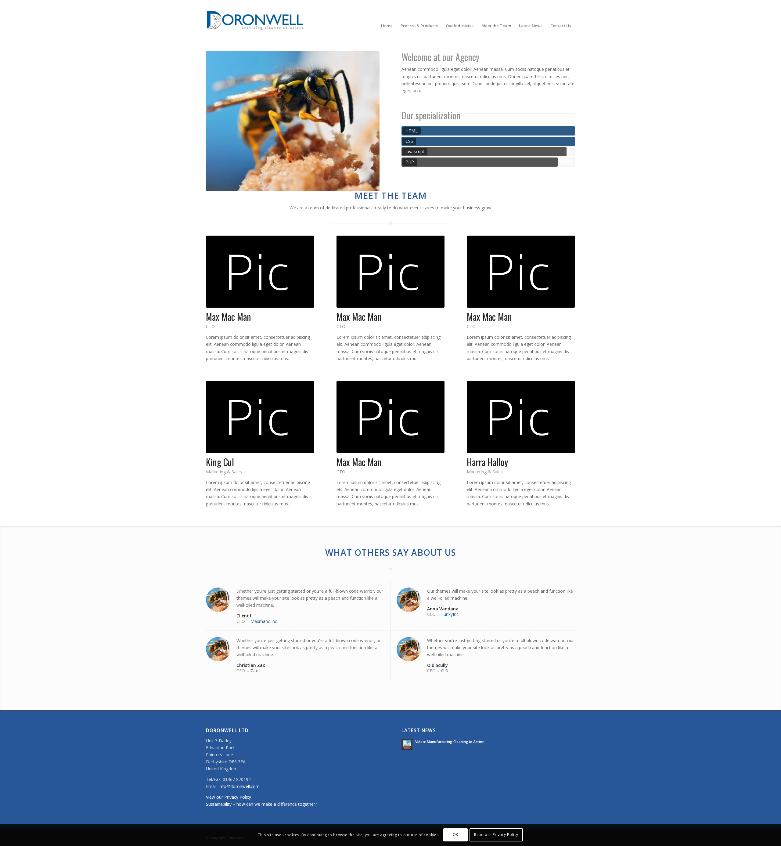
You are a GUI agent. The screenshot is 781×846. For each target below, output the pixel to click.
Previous (220, 121)
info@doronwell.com (239, 786)
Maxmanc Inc (263, 621)
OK (455, 834)
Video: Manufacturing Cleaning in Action (449, 741)
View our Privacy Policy (228, 797)
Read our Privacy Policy (496, 834)
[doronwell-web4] (255, 18)
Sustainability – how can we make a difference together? (261, 804)
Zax (254, 671)
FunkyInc (450, 614)
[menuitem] (387, 18)
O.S (444, 671)
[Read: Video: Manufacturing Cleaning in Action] (406, 744)
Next (366, 121)
